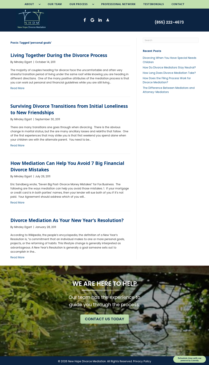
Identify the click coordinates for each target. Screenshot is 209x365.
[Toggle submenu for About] (40, 4)
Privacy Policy (142, 361)
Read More (17, 88)
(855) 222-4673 (169, 22)
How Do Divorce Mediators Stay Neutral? (169, 67)
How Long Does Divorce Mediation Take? (169, 73)
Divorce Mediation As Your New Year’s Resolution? (67, 220)
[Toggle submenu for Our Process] (93, 4)
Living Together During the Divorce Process (58, 55)
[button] (85, 20)
